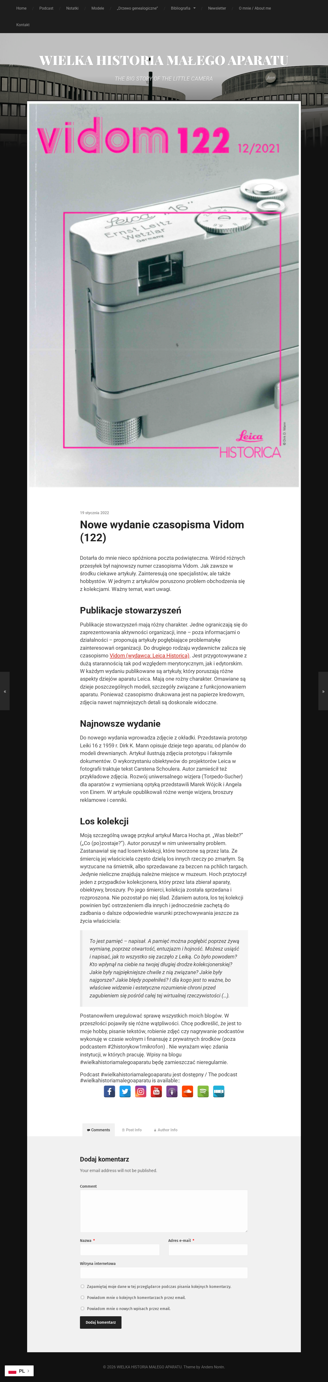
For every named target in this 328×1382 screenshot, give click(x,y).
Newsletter (217, 8)
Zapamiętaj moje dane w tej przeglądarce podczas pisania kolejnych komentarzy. (159, 1286)
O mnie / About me (255, 8)
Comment (88, 1186)
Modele (97, 8)
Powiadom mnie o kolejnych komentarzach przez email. (136, 1297)
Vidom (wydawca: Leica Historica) (149, 656)
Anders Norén (212, 1367)
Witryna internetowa (98, 1263)
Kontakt (23, 25)
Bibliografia (180, 8)
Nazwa (87, 1240)
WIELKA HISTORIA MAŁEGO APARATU (163, 59)
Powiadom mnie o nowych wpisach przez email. (128, 1308)
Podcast (46, 8)
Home (21, 8)
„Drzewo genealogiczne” (137, 8)
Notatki (72, 8)
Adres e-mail (181, 1240)
